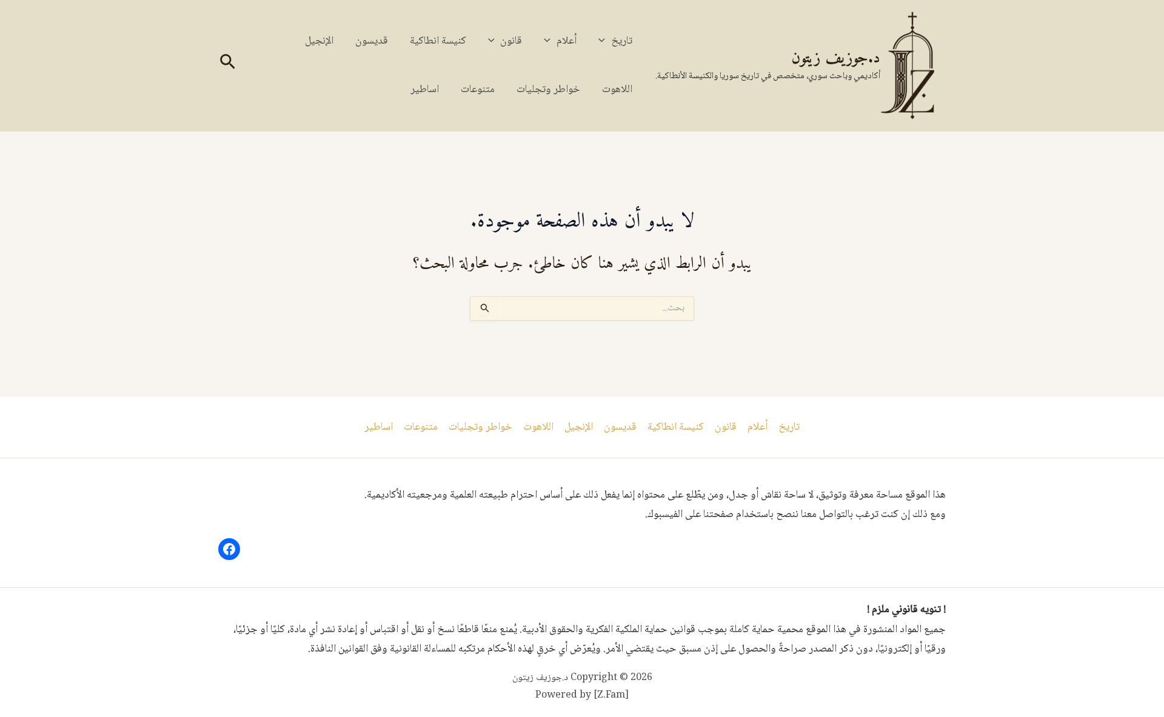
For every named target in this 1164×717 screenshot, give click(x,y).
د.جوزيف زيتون (835, 58)
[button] (604, 41)
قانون (511, 41)
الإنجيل (319, 41)
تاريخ (621, 41)
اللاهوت (617, 90)
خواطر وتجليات (548, 90)
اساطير (424, 90)
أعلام (567, 41)
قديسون (371, 41)
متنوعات (478, 90)
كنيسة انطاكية (438, 41)
